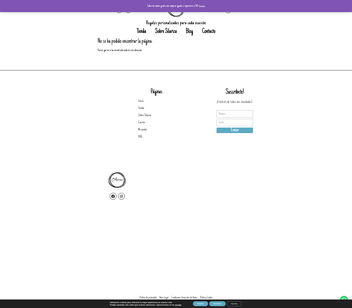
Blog (189, 31)
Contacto (208, 31)
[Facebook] (113, 196)
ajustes (178, 305)
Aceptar (200, 303)
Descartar (202, 6)
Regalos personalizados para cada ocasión (176, 23)
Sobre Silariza (166, 31)
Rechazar (217, 303)
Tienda (141, 31)
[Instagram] (121, 196)
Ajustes (234, 303)
